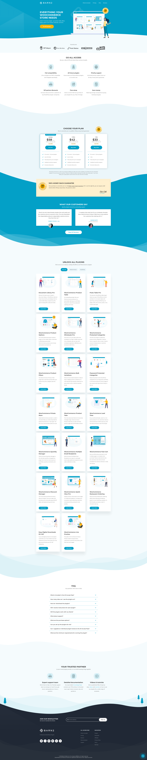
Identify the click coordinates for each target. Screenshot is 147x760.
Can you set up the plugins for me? (60, 624)
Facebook (41, 740)
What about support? (56, 616)
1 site (91, 157)
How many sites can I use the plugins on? (62, 599)
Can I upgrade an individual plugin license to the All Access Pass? (70, 628)
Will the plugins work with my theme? (61, 612)
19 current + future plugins (51, 154)
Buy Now (50, 147)
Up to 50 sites (48, 157)
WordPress (82, 269)
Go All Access (47, 26)
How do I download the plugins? (60, 603)
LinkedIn (48, 740)
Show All (64, 269)
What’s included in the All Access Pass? (62, 595)
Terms (96, 742)
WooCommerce (73, 269)
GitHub (60, 740)
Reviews (105, 2)
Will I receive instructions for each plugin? (63, 607)
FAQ (100, 2)
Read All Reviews (73, 232)
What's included (86, 2)
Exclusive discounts (49, 165)
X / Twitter (45, 740)
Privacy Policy (97, 740)
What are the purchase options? (60, 620)
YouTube (52, 740)
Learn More (43, 308)
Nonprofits (97, 735)
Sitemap (96, 744)
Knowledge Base (77, 685)
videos (91, 687)
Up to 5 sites (70, 157)
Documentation (84, 740)
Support (82, 742)
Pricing (94, 2)
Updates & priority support (51, 162)
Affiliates (96, 737)
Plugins (96, 733)
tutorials (97, 687)
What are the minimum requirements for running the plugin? (68, 633)
